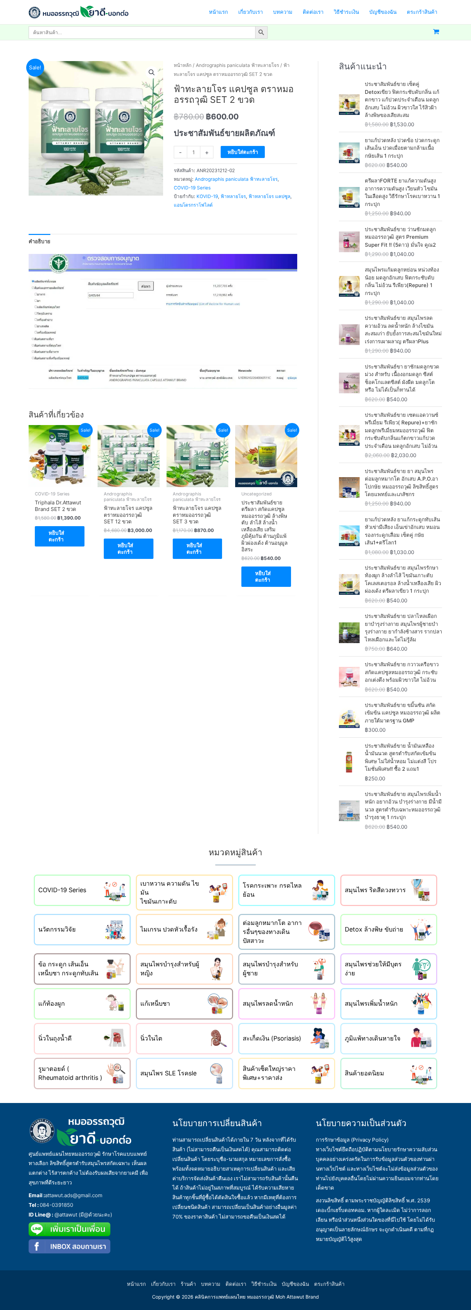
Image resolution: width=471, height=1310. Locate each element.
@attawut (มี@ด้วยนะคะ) (83, 1214)
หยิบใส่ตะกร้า (243, 152)
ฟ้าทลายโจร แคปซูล (269, 196)
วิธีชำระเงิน (264, 1284)
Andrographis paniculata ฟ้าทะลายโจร (237, 65)
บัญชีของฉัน (295, 1284)
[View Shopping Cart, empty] (436, 32)
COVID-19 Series (192, 187)
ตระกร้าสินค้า (329, 1284)
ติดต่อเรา (236, 1284)
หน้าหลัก (182, 65)
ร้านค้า (188, 1284)
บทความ (210, 1284)
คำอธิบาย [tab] (39, 241)
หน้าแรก (136, 1284)
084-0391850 (57, 1205)
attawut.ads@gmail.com (73, 1195)
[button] (152, 72)
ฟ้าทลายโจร (233, 196)
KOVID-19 (207, 196)
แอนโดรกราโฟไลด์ (193, 205)
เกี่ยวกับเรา (163, 1284)
